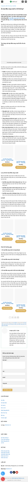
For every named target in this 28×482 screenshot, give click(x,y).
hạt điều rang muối (20, 324)
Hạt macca (3, 405)
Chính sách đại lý (4, 457)
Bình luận (5, 360)
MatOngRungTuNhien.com (18, 478)
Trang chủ (3, 5)
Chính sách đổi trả (4, 456)
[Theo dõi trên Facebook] (11, 472)
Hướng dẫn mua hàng (5, 452)
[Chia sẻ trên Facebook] (10, 317)
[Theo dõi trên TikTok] (14, 472)
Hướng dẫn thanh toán (5, 454)
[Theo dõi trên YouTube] (17, 472)
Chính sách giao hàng (5, 451)
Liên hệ (2, 442)
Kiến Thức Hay (4, 412)
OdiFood (11, 19)
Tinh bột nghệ (4, 417)
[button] (2, 2)
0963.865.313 (9, 468)
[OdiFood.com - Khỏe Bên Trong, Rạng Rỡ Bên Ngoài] (13, 1)
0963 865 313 (8, 425)
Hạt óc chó (3, 407)
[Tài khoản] (23, 2)
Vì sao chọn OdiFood (5, 439)
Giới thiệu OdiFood (4, 437)
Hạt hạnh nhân (4, 402)
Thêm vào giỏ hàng (7, 164)
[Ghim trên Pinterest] (15, 317)
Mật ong (2, 415)
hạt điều (15, 324)
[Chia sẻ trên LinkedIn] (18, 317)
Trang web (5, 383)
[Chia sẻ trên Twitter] (12, 317)
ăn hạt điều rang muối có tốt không (16, 18)
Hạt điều (2, 400)
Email (4, 377)
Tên (4, 371)
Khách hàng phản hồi (5, 410)
